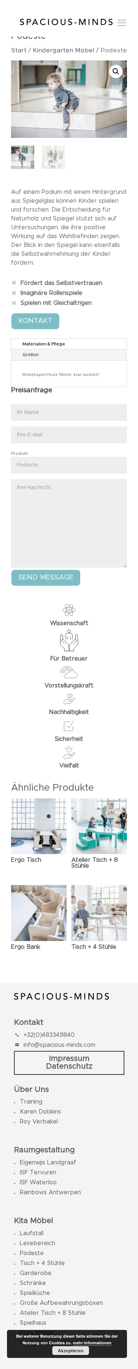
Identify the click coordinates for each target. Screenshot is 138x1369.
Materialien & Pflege (43, 344)
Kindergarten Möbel (63, 50)
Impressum (69, 1058)
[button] (116, 71)
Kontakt (35, 320)
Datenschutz (69, 1066)
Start (18, 50)
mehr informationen (92, 1342)
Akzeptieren (70, 1350)
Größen (30, 354)
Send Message (45, 577)
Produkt (19, 453)
